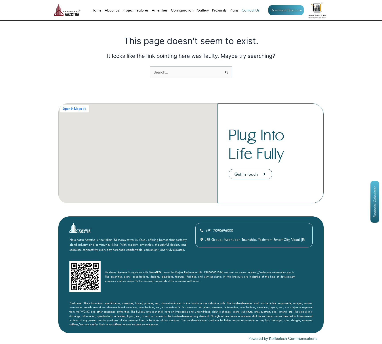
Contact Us (251, 10)
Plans (234, 10)
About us (112, 10)
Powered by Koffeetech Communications (282, 338)
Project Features (135, 10)
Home (96, 10)
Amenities (160, 10)
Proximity (219, 10)
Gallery (203, 10)
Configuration (182, 10)
